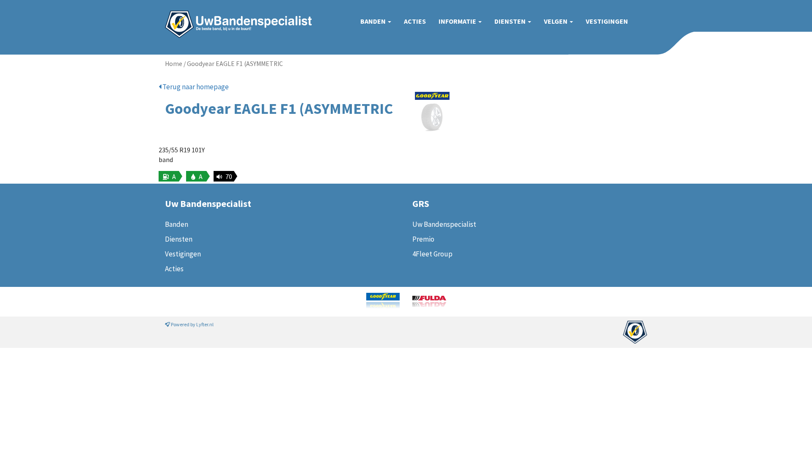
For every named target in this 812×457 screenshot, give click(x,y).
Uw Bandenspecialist (235, 16)
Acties (415, 21)
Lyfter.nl (205, 324)
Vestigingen (607, 21)
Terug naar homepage (195, 86)
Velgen (556, 21)
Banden (373, 21)
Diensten (510, 21)
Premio (423, 239)
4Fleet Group (432, 254)
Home (173, 64)
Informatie (458, 21)
